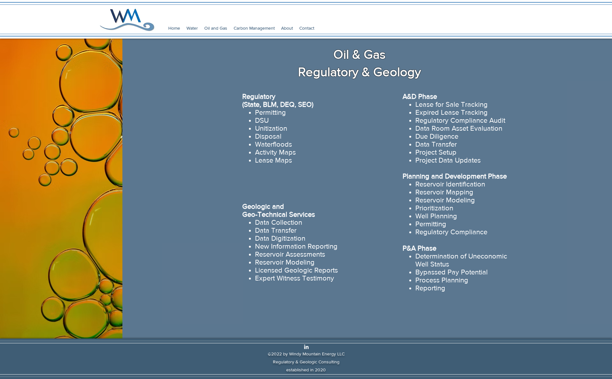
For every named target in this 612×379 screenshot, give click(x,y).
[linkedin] (306, 347)
